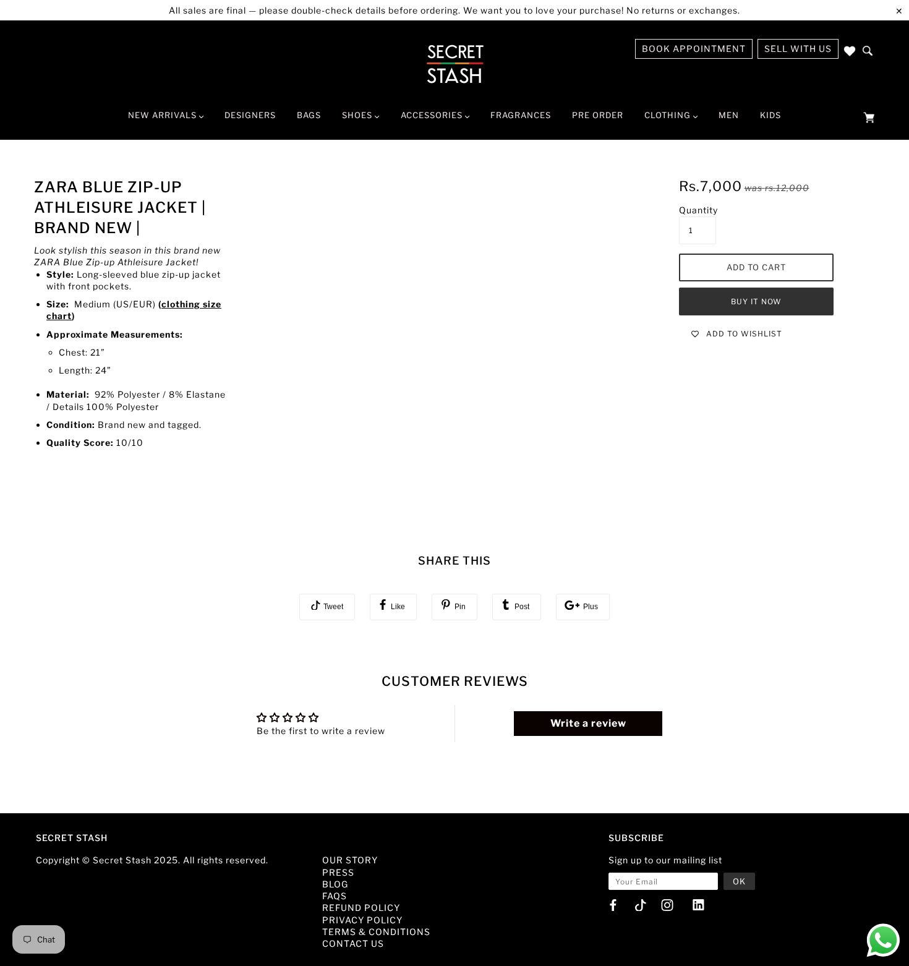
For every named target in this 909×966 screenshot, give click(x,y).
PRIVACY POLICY (362, 920)
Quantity (698, 210)
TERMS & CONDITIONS (376, 931)
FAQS (334, 896)
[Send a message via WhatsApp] (883, 940)
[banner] (455, 63)
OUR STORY (350, 860)
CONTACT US (353, 943)
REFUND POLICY (361, 907)
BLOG (335, 884)
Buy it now (756, 301)
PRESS (338, 872)
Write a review (588, 723)
